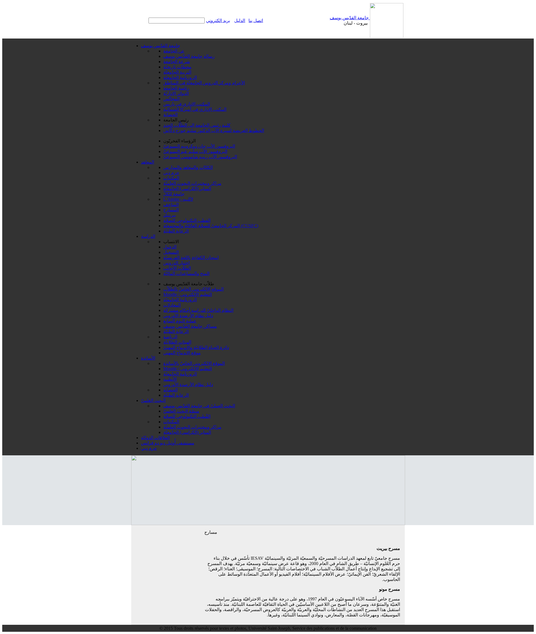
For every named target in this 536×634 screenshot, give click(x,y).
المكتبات (171, 178)
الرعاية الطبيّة (176, 231)
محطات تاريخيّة (177, 66)
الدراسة (148, 236)
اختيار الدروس (176, 262)
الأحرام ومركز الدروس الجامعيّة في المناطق (204, 82)
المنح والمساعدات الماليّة (186, 273)
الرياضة (170, 336)
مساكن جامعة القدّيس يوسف (190, 326)
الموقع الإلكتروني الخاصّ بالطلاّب (193, 289)
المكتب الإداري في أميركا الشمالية (194, 109)
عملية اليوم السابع (180, 321)
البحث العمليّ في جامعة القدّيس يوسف (199, 405)
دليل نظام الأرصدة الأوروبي (188, 315)
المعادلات (172, 305)
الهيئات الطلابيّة (177, 342)
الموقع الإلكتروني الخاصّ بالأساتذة (194, 363)
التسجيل (171, 252)
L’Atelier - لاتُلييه (178, 199)
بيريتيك (169, 215)
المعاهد (147, 162)
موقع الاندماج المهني (182, 352)
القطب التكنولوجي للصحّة (186, 220)
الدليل (239, 20)
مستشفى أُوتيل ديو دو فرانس (167, 443)
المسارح (171, 209)
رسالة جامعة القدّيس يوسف (189, 56)
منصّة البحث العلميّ (181, 411)
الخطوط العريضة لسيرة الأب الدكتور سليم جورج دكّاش (213, 130)
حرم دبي (171, 172)
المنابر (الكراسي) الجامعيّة (187, 188)
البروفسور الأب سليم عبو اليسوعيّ (195, 151)
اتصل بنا (255, 20)
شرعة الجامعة (176, 61)
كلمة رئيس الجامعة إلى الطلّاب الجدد (197, 125)
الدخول (169, 247)
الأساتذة (148, 358)
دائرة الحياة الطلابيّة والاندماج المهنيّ (196, 347)
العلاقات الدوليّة (155, 437)
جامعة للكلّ (174, 194)
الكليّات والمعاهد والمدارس (188, 167)
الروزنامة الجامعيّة (180, 77)
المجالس (171, 98)
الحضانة (170, 114)
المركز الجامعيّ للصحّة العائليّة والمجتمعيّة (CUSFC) (210, 225)
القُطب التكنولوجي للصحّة (186, 416)
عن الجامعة (174, 51)
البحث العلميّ (153, 400)
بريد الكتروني (218, 20)
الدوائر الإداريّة (176, 93)
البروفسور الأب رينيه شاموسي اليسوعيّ (200, 156)
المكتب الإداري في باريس (186, 104)
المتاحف (171, 204)
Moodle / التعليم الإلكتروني (187, 294)
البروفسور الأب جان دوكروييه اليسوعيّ (199, 146)
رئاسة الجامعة (176, 88)
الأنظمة (170, 379)
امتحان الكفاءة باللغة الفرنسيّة (191, 257)
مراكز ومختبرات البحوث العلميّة (192, 183)
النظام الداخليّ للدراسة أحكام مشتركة (198, 310)
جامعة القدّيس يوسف (350, 17)
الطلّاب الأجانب (177, 268)
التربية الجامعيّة (177, 72)
